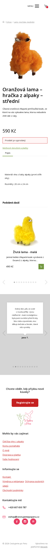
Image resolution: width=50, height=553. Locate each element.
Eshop (9, 22)
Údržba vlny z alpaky (13, 441)
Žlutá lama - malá (25, 252)
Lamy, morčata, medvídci (24, 22)
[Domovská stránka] (3, 22)
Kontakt (6, 477)
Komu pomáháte (11, 445)
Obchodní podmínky (12, 490)
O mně (5, 450)
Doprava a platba (11, 454)
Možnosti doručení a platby (15, 148)
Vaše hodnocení (10, 459)
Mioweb (44, 547)
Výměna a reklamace (13, 481)
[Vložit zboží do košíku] (41, 266)
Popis (7, 152)
